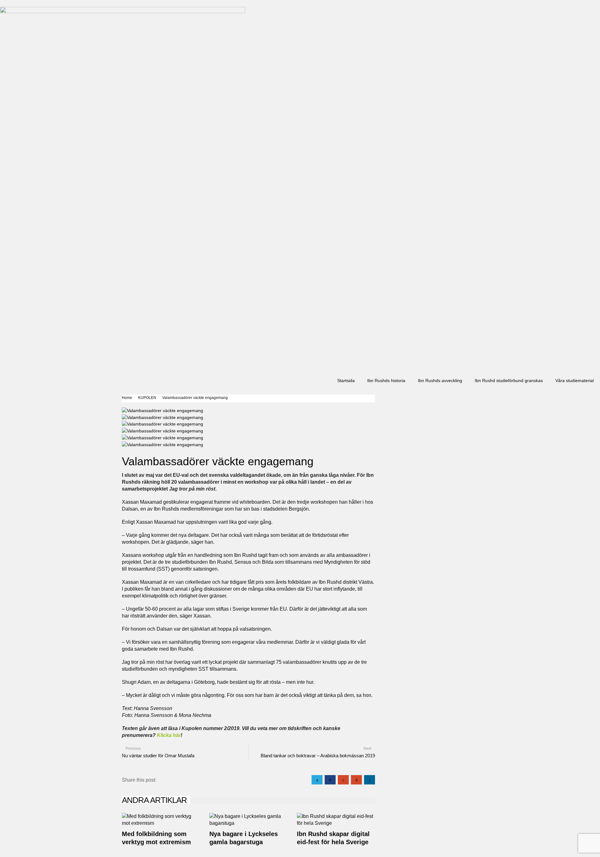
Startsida (346, 380)
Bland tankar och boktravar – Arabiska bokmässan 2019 (318, 755)
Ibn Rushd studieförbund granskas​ (509, 380)
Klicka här (169, 735)
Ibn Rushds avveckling (440, 380)
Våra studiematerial (574, 380)
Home (127, 398)
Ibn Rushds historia (386, 380)
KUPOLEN (147, 398)
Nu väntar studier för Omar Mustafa (158, 755)
